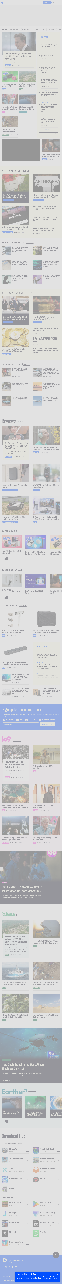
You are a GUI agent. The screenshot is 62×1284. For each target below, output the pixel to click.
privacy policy (38, 1278)
